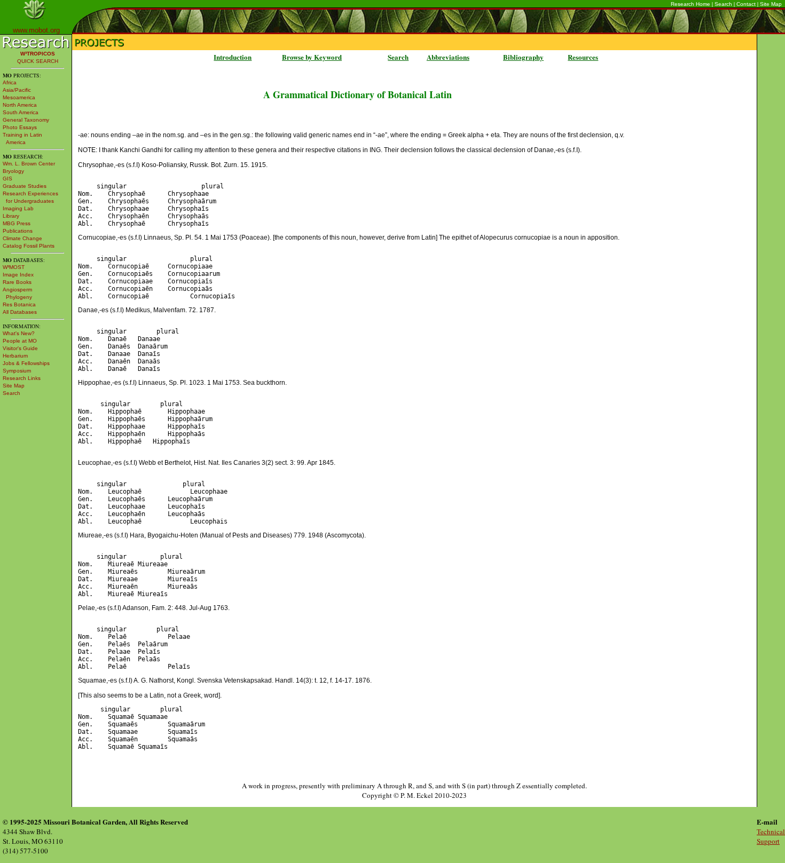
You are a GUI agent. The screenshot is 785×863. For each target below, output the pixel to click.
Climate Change (22, 238)
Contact (746, 4)
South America (20, 112)
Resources (583, 57)
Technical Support (771, 836)
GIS (7, 178)
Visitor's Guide (20, 348)
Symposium (17, 371)
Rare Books (17, 282)
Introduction (233, 57)
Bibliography (523, 57)
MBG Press (16, 223)
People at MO (20, 341)
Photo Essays (20, 127)
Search (723, 4)
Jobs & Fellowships (26, 363)
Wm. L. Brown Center (29, 164)
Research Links (22, 378)
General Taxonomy (26, 120)
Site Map (771, 4)
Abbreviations (448, 57)
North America (20, 105)
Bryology (13, 171)
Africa (10, 82)
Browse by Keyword (312, 57)
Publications (18, 231)
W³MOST (14, 267)
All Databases (20, 312)
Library (11, 216)
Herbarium (15, 356)
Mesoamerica (19, 97)
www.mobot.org (36, 30)
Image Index (18, 275)
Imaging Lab (18, 208)
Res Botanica (19, 304)
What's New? (19, 333)
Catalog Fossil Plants (28, 246)
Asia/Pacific (17, 90)
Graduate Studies (24, 186)
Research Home (690, 4)
